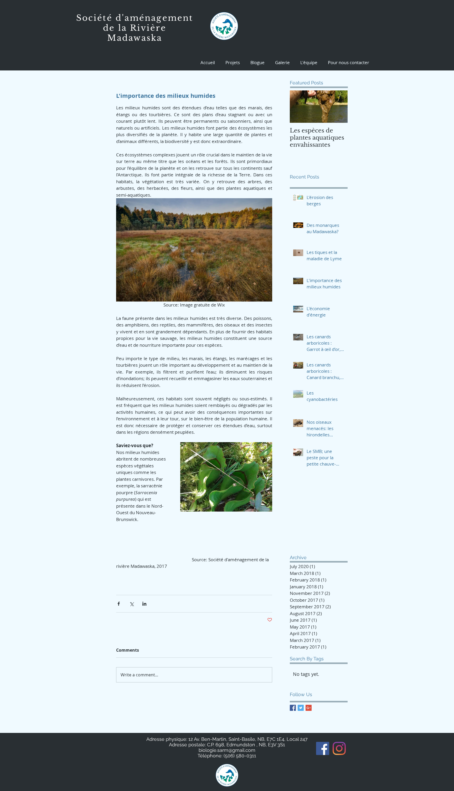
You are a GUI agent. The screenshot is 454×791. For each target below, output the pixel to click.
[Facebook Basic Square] (293, 708)
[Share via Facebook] (118, 603)
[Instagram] (339, 748)
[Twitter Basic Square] (301, 708)
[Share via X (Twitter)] (131, 603)
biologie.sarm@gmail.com (227, 750)
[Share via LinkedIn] (144, 603)
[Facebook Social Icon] (322, 748)
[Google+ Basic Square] (309, 708)
